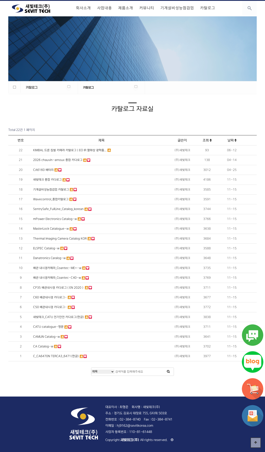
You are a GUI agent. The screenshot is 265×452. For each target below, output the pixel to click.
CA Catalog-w (43, 346)
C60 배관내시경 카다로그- (50, 297)
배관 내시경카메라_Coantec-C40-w (57, 277)
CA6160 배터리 (43, 170)
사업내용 (104, 8)
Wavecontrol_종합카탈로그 (51, 199)
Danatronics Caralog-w (49, 258)
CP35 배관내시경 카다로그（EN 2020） (59, 287)
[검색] (168, 372)
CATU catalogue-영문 (48, 326)
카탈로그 (207, 8)
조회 (206, 140)
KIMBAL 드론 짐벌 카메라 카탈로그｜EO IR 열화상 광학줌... (70, 150)
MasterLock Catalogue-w (51, 228)
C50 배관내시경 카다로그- (50, 307)
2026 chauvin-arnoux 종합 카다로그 (58, 160)
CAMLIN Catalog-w (47, 336)
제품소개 (125, 8)
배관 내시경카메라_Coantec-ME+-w (57, 268)
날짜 (231, 140)
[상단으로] (256, 443)
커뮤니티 (146, 8)
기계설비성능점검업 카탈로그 (51, 189)
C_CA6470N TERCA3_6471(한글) (56, 356)
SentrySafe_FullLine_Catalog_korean (58, 209)
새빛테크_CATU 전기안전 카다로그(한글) (59, 317)
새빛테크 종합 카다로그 (48, 179)
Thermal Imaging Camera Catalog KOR (60, 238)
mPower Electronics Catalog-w (55, 219)
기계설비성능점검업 (177, 8)
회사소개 (83, 8)
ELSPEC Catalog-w (46, 248)
